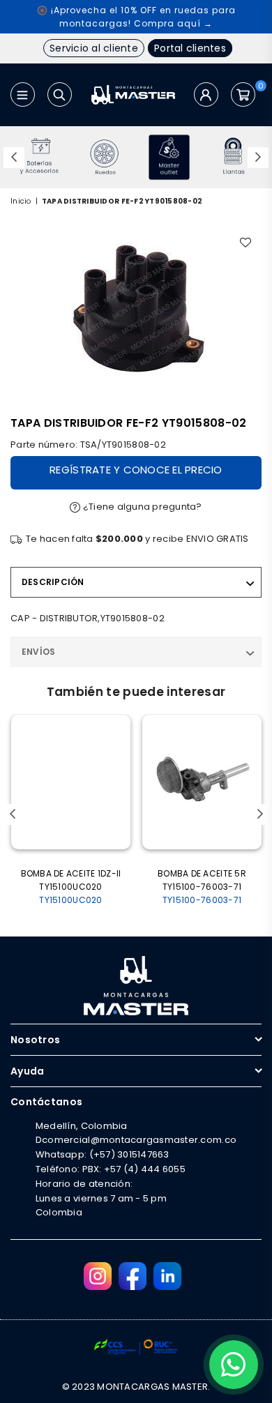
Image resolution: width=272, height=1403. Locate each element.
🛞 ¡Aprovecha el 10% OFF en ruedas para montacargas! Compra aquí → (136, 16)
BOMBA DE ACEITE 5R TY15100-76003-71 (202, 886)
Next (258, 157)
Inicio (20, 201)
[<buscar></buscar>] (59, 94)
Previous (13, 157)
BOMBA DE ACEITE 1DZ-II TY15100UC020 (71, 886)
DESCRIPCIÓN (53, 582)
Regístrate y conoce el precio (136, 469)
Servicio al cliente (94, 48)
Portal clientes (190, 48)
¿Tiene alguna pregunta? (141, 506)
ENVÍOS (38, 652)
